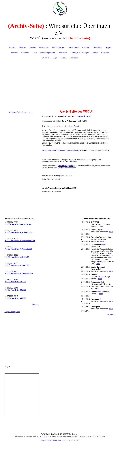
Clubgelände (97, 47)
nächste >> (111, 314)
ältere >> (35, 305)
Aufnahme (25, 53)
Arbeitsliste (63, 53)
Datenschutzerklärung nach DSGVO (55, 440)
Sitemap (63, 58)
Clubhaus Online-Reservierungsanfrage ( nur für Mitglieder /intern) (21, 112)
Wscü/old (45, 58)
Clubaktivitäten (73, 47)
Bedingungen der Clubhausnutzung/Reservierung (60, 150)
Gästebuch (105, 53)
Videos (95, 53)
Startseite (12, 47)
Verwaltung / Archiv (47, 53)
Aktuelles (22, 47)
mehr (101, 226)
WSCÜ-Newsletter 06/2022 (15, 290)
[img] (60, 9)
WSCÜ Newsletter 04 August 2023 (18, 249)
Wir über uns (44, 47)
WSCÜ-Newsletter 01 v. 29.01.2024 (18, 232)
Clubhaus (85, 47)
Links (34, 53)
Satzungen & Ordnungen (80, 53)
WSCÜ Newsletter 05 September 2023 (20, 241)
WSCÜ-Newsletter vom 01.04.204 (18, 224)
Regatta (108, 47)
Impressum (74, 58)
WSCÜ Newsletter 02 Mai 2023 (17, 265)
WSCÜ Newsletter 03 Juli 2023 (17, 257)
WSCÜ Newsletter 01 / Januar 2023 (19, 274)
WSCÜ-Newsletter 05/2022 (15, 298)
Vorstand (14, 53)
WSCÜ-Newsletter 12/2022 (15, 282)
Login (54, 58)
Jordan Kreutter (84, 116)
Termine (32, 47)
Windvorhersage (58, 47)
